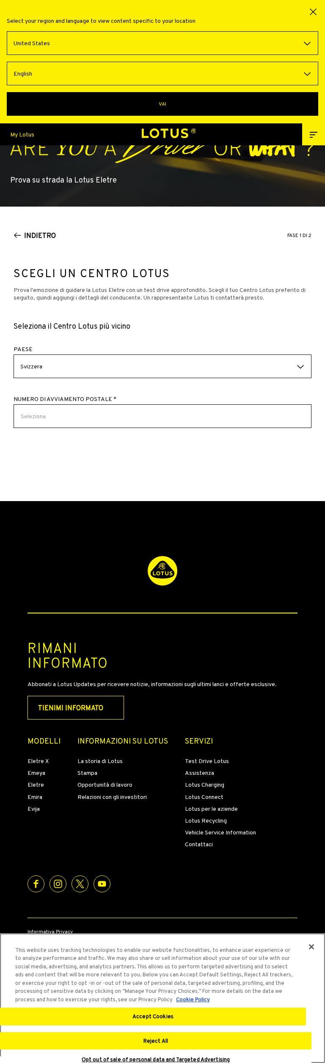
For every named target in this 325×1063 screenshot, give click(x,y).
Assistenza (199, 773)
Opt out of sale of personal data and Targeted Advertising (156, 1059)
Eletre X (38, 761)
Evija (34, 808)
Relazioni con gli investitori (112, 797)
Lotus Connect (204, 797)
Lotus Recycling (206, 820)
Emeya (36, 773)
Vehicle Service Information (220, 832)
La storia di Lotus (100, 761)
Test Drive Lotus (207, 761)
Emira (35, 797)
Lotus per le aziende (211, 808)
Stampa (87, 773)
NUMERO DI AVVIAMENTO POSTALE (65, 399)
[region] (162, 998)
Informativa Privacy (50, 932)
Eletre (36, 784)
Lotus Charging (204, 784)
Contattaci (199, 844)
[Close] (311, 947)
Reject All (155, 1041)
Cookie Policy (193, 999)
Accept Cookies (153, 1016)
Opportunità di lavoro (104, 784)
